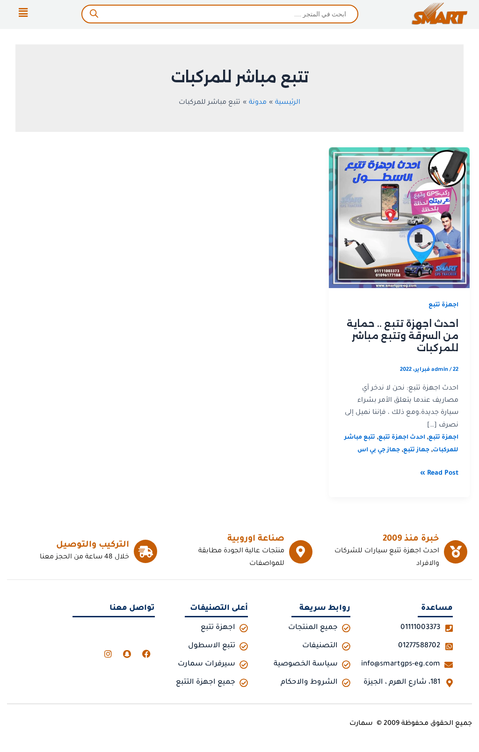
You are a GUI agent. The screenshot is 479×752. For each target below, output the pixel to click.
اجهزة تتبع (443, 305)
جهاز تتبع (416, 450)
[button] (23, 14)
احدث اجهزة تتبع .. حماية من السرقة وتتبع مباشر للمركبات (402, 336)
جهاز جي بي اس (378, 450)
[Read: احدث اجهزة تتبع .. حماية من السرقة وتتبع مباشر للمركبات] (399, 218)
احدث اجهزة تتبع (401, 437)
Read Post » (439, 472)
